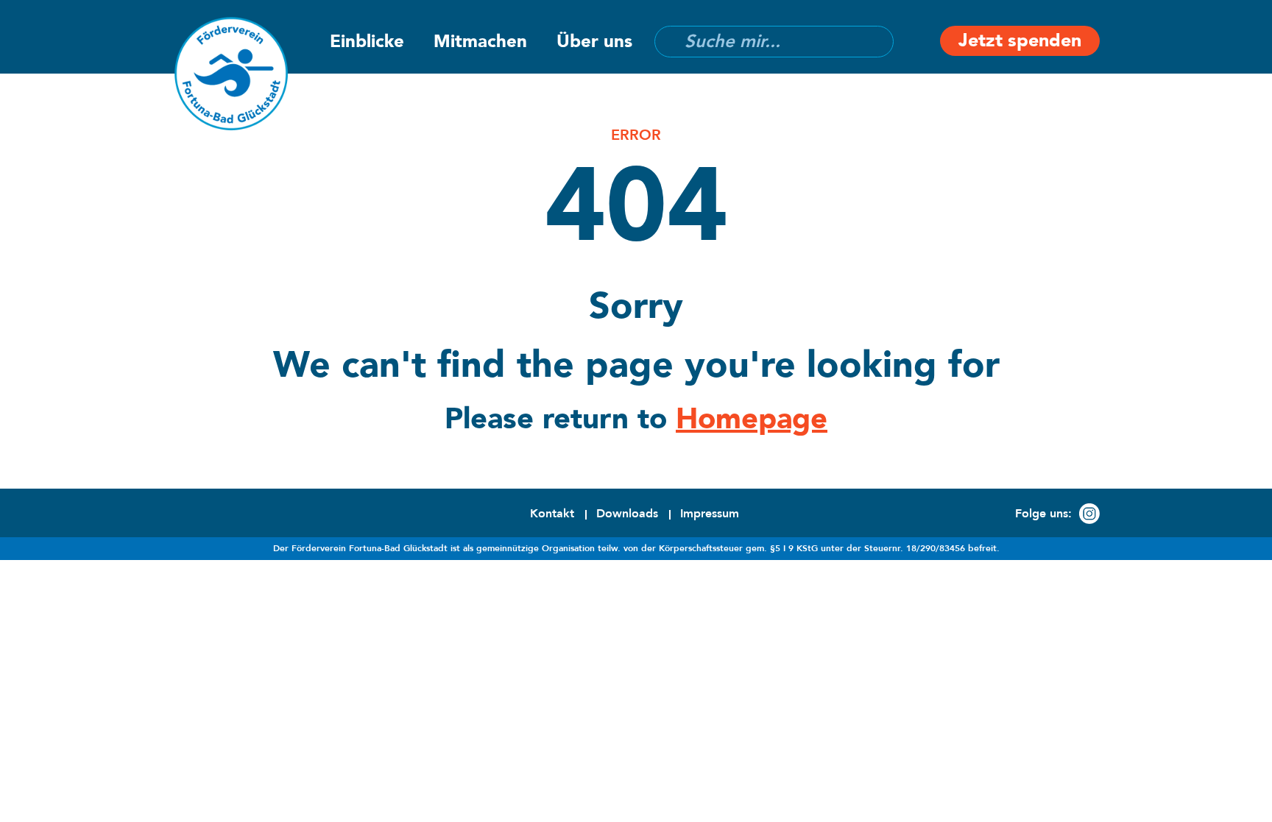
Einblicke (367, 41)
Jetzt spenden (1019, 40)
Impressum (709, 514)
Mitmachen (480, 41)
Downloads (627, 514)
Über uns (594, 41)
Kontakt (552, 514)
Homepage (751, 419)
